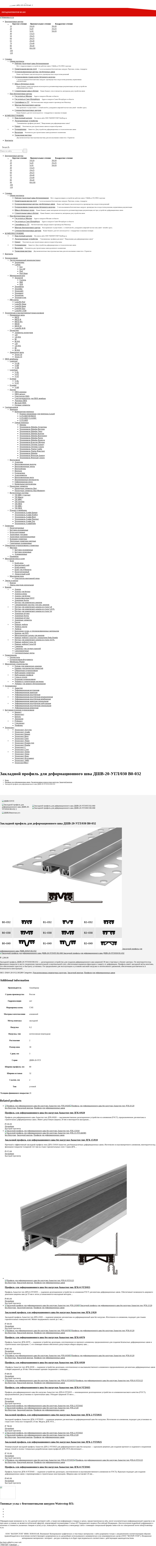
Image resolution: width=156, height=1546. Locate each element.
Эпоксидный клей (22, 574)
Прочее (13, 390)
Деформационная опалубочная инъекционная (34, 697)
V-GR (17, 363)
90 (11, 48)
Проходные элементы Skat (26, 488)
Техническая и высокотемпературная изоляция (24, 313)
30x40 (31, 46)
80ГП (17, 317)
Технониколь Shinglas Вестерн (32, 429)
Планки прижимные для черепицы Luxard (37, 414)
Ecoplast (13, 385)
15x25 (31, 34)
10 (11, 26)
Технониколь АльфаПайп (25, 523)
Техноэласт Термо (22, 752)
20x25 (31, 38)
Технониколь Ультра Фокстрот (32, 451)
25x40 (31, 43)
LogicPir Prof (20, 302)
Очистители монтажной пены (27, 578)
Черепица (14, 409)
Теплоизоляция (11, 258)
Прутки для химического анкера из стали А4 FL (35, 640)
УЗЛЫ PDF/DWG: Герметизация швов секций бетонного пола (34, 1511)
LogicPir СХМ (20, 311)
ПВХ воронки (20, 392)
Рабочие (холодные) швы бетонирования (60, 198)
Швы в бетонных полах (69, 210)
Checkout (13, 1545)
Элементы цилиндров (24, 333)
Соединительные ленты (24, 653)
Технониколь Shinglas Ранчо (31, 438)
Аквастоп (19, 688)
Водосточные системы (19, 493)
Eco (21, 267)
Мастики (13, 548)
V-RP (17, 365)
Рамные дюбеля (21, 624)
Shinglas (23, 425)
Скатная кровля (11, 407)
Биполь (18, 717)
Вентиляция (15, 460)
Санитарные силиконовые (21, 543)
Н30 (21, 284)
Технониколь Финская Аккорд (32, 455)
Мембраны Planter (17, 662)
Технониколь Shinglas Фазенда (32, 440)
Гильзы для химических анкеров (28, 666)
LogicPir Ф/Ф (20, 328)
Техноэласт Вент (22, 736)
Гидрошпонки (45, 129)
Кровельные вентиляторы (25, 484)
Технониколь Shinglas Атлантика (33, 427)
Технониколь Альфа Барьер (26, 512)
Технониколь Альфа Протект (27, 519)
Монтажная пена (17, 576)
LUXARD (24, 420)
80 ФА (17, 341)
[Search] (25, 151)
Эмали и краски (11, 580)
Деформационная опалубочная (27, 695)
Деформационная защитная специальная (31, 701)
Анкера (18, 589)
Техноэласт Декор (22, 741)
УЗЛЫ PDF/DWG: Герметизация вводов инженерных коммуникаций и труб (40, 1514)
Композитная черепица (24, 412)
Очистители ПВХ (22, 396)
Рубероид (19, 721)
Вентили (18, 471)
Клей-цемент (20, 567)
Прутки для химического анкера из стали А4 (33, 611)
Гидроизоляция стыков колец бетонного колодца (73, 207)
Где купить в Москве (36, 96)
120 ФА (18, 337)
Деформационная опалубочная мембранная (33, 699)
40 (11, 34)
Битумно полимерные (24, 550)
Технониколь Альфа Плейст (26, 515)
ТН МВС (18, 506)
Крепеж (8, 587)
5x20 (31, 29)
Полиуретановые (17, 528)
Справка (8, 59)
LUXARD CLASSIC (28, 418)
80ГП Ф (18, 319)
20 (11, 29)
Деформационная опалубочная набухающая (33, 703)
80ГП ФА (19, 322)
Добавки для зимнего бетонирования (30, 684)
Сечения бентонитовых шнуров (54, 231)
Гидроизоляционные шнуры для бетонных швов (62, 204)
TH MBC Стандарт (22, 495)
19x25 (31, 36)
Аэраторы (19, 462)
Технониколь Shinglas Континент (33, 436)
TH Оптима (19, 502)
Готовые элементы (22, 405)
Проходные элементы (19, 486)
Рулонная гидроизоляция (25, 679)
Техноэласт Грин (22, 738)
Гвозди (17, 622)
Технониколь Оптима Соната (32, 447)
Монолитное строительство (16, 664)
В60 (21, 282)
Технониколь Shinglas (28, 453)
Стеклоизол (19, 723)
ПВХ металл (20, 394)
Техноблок (19, 295)
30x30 (54, 26)
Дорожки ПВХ (21, 401)
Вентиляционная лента (24, 477)
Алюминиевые (21, 554)
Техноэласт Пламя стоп (24, 743)
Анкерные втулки (22, 613)
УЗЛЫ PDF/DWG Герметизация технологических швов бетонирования (38, 1509)
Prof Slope (24, 273)
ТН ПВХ (18, 508)
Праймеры (14, 556)
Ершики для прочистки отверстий (29, 668)
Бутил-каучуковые (17, 532)
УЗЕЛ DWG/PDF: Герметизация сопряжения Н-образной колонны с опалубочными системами (49, 1516)
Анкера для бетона (22, 591)
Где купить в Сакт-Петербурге (44, 99)
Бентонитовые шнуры (14, 21)
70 (11, 43)
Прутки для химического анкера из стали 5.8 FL (35, 609)
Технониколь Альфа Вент (25, 517)
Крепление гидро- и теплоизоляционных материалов (37, 631)
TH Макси (19, 497)
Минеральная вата (17, 276)
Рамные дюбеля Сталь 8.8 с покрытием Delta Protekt (36, 638)
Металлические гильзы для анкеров (29, 635)
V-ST (17, 376)
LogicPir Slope (20, 304)
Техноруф (19, 278)
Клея (12, 561)
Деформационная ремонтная (26, 708)
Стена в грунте (21, 677)
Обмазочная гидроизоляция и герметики (22, 545)
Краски (13, 583)
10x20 (31, 26)
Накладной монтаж (25, 1108)
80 (11, 46)
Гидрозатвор (20, 473)
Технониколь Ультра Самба (31, 449)
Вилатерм (40, 132)
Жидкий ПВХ (20, 403)
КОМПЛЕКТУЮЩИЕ (14, 115)
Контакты (9, 140)
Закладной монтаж (75, 973)
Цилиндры (14, 330)
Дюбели (18, 629)
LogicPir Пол (20, 308)
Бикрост (18, 712)
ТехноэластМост (21, 763)
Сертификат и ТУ (43, 102)
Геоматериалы (11, 655)
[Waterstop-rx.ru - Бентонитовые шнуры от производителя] (7, 17)
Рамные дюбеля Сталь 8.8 (25, 644)
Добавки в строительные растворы (29, 681)
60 (11, 38)
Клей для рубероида (23, 570)
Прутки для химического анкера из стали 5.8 (33, 607)
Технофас (19, 289)
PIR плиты (14, 300)
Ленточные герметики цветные (23, 541)
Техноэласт (9, 727)
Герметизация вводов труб (51, 69)
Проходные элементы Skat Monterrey (30, 491)
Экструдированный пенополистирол (25, 260)
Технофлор (19, 286)
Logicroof (13, 361)
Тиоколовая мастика (53, 251)
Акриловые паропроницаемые (22, 537)
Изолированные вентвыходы (27, 480)
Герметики (9, 526)
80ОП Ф (18, 326)
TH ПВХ (18, 504)
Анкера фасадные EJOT (24, 598)
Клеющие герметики (18, 539)
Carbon (17, 265)
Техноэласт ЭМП (22, 760)
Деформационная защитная (26, 692)
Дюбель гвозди (21, 627)
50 (11, 36)
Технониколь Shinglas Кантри (32, 433)
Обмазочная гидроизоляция (26, 670)
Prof (21, 271)
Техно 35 (18, 357)
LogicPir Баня (20, 306)
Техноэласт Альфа (22, 732)
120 (11, 53)
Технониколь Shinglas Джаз (31, 431)
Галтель (23, 280)
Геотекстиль (15, 657)
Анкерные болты (22, 600)
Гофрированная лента (24, 482)
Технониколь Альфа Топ (25, 521)
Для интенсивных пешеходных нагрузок (50, 973)
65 (11, 41)
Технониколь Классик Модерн (32, 442)
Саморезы (19, 646)
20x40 (31, 41)
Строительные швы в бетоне (50, 91)
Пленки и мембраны (18, 510)
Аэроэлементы (21, 475)
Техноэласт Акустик (23, 730)
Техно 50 (18, 354)
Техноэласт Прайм (22, 745)
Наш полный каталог (41, 118)
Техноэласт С (20, 747)
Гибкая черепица (22, 423)
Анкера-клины (21, 594)
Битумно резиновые (23, 552)
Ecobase (13, 379)
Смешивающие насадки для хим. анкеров (32, 605)
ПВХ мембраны (11, 359)
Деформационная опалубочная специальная (33, 706)
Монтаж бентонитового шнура (64, 227)
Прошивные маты (17, 315)
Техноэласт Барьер (22, 734)
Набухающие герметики (25, 673)
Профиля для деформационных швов (99, 973)
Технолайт (19, 291)
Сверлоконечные (22, 651)
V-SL (17, 372)
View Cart (4, 1545)
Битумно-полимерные (19, 530)
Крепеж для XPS (22, 633)
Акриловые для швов (19, 534)
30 (11, 31)
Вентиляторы (20, 469)
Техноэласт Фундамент (24, 758)
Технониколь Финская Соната (32, 458)
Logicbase (14, 370)
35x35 (54, 29)
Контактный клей (22, 565)
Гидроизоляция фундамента (21, 659)
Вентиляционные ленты (25, 466)
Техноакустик (20, 297)
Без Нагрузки (10, 1108)
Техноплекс (19, 262)
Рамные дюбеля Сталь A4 (25, 642)
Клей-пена (19, 563)
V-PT (17, 374)
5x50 (31, 31)
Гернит (38, 126)
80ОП (17, 324)
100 (11, 51)
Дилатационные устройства (54, 239)
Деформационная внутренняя (27, 690)
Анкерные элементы (23, 620)
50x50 (54, 31)
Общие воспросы (17, 61)
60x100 (32, 48)
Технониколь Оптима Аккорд (32, 444)
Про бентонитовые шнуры (21, 94)
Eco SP (22, 269)
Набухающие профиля (24, 675)
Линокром (19, 719)
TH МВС (18, 499)
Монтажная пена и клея (15, 559)
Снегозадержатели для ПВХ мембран (30, 398)
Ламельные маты (17, 352)
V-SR (17, 368)
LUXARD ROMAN (28, 416)
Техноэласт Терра (22, 754)
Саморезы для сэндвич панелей (28, 649)
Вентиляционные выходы (25, 464)
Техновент (19, 293)
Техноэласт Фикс (22, 756)
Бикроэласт (19, 714)
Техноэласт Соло (22, 749)
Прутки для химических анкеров (28, 602)
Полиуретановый (22, 572)
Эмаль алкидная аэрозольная (22, 585)
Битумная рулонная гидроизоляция (19, 710)
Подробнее (9, 1126)
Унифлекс (19, 725)
